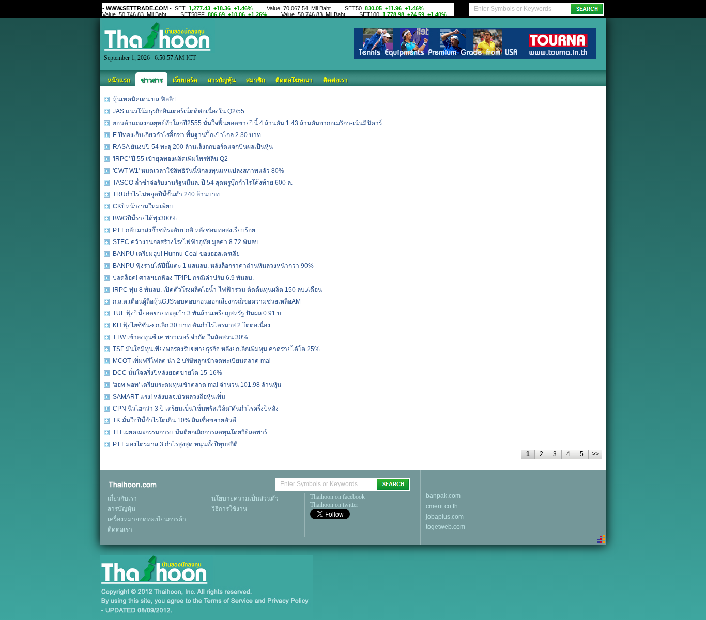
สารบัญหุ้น (222, 80)
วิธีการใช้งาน (229, 508)
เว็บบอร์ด (185, 80)
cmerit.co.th (442, 506)
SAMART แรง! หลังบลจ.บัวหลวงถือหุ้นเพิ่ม (169, 396)
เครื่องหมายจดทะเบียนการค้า (147, 519)
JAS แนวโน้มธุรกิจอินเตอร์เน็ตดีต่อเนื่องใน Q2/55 (178, 111)
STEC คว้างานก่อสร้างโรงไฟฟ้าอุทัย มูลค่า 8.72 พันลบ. (186, 242)
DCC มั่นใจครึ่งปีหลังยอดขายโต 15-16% (167, 372)
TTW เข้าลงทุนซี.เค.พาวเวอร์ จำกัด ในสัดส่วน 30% (180, 337)
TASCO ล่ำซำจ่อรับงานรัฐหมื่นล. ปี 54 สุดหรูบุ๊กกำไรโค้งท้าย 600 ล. (203, 182)
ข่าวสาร (151, 80)
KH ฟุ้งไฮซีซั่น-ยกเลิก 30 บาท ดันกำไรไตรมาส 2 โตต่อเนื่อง (191, 325)
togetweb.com (445, 527)
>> (595, 454)
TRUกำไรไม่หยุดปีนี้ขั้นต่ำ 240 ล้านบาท (166, 194)
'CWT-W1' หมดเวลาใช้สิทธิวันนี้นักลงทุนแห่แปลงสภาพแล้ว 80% (198, 170)
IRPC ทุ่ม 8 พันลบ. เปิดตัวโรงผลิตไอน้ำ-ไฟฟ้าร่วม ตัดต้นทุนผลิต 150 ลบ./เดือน (217, 289)
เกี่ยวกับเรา (122, 498)
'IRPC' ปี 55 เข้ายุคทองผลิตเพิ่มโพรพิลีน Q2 (170, 158)
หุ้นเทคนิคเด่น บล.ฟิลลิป (145, 99)
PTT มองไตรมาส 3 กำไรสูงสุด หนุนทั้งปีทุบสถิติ (175, 444)
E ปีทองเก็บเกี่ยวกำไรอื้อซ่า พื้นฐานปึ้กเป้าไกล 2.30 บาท (187, 135)
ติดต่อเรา (335, 80)
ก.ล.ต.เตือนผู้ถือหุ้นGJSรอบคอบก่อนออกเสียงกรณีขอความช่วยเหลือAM (207, 301)
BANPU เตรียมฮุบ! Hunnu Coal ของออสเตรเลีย (176, 254)
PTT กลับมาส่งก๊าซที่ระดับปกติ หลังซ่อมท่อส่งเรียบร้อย (184, 230)
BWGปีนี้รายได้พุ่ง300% (145, 218)
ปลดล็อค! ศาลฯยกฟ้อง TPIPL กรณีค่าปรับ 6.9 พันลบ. (183, 277)
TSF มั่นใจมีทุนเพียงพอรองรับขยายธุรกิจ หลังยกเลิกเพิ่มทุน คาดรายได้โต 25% (216, 349)
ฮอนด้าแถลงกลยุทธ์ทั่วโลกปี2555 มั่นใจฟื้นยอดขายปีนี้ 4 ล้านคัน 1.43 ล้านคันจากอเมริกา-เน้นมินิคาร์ (247, 123)
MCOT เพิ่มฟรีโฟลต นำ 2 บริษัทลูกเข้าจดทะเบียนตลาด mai (192, 361)
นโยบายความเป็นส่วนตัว (245, 498)
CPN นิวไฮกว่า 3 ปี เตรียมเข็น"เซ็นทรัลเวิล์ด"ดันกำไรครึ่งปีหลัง (196, 408)
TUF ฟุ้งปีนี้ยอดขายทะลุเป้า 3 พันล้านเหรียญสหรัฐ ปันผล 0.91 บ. (198, 313)
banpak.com (443, 496)
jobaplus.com (445, 516)
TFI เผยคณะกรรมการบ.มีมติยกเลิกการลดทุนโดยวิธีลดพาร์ (190, 432)
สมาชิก (255, 80)
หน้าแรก (119, 80)
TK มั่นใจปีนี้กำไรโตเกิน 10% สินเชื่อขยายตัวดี (174, 420)
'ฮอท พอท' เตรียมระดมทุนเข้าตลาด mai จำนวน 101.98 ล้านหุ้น (197, 384)
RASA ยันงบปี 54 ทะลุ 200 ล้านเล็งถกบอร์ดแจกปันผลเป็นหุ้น (193, 146)
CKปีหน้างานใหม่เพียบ (143, 206)
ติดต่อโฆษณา (294, 80)
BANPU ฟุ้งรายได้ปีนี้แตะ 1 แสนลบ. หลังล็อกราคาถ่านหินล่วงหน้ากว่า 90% (213, 265)
